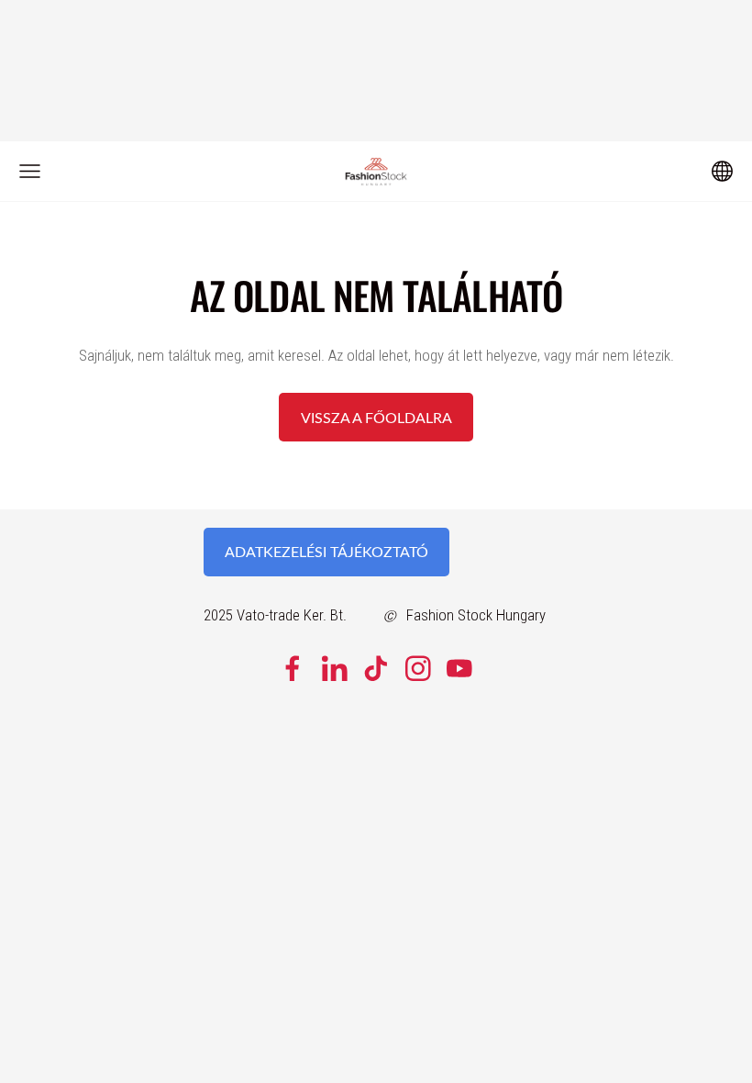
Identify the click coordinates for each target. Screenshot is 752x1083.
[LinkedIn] (334, 669)
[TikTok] (376, 669)
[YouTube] (459, 669)
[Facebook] (292, 669)
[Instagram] (418, 669)
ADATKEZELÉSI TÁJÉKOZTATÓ (326, 552)
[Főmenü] (30, 171)
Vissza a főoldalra (376, 418)
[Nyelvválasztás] (722, 171)
